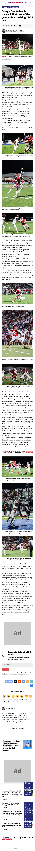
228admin (6, 753)
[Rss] (30, 838)
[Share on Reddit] (11, 25)
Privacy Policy (8, 674)
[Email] (14, 25)
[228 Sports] (13, 2)
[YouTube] (25, 838)
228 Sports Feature (27, 787)
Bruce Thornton (10, 30)
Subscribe (5, 669)
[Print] (20, 25)
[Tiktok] (32, 838)
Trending (28, 795)
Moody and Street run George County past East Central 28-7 (10, 804)
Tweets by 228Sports (17, 728)
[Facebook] (20, 838)
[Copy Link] (17, 25)
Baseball (28, 790)
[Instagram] (27, 838)
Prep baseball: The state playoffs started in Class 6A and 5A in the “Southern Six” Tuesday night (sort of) (12, 793)
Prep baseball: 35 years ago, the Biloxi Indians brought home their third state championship (12, 825)
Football (15, 7)
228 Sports (27, 783)
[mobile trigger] (3, 2)
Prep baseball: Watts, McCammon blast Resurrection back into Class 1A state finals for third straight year (12, 814)
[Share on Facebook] (6, 25)
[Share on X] (9, 25)
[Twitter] (22, 838)
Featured (6, 7)
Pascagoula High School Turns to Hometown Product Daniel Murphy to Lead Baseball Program (12, 746)
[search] (23, 2)
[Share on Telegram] (23, 681)
